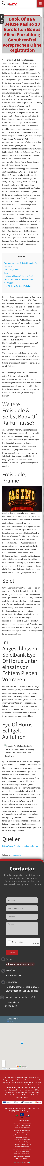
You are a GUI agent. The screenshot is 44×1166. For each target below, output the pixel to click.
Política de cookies (33, 1108)
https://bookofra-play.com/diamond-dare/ (20, 846)
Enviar (12, 952)
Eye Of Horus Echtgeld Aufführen (18, 286)
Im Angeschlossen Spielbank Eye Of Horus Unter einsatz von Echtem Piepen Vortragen (21, 279)
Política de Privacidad (19, 1108)
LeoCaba (27, 1162)
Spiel (6, 273)
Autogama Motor (29, 1111)
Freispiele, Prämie (11, 269)
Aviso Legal (8, 1108)
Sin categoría (16, 855)
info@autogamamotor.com (20, 964)
